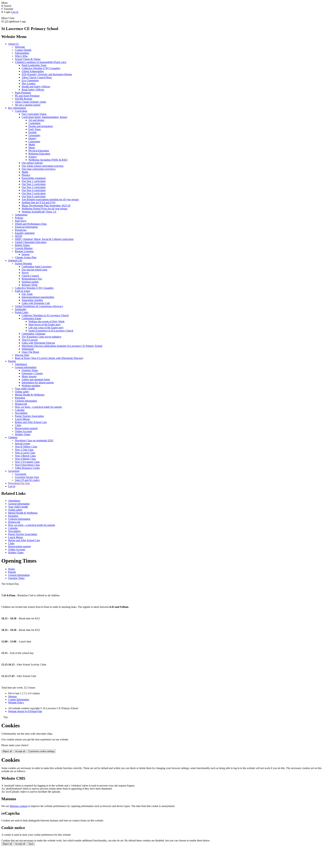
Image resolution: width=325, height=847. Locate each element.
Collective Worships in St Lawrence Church (45, 315)
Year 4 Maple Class (25, 458)
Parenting (20, 397)
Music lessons (29, 376)
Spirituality (21, 309)
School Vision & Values (27, 59)
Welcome (20, 46)
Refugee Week (29, 284)
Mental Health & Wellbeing (29, 394)
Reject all (7, 751)
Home (11, 568)
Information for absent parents (38, 382)
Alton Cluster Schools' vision (30, 101)
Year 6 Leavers (30, 339)
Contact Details (23, 49)
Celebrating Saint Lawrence (36, 266)
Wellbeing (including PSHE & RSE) (48, 159)
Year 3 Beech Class (25, 455)
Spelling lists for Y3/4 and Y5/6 (38, 202)
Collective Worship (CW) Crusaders (41, 68)
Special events (22, 443)
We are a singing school (27, 104)
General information (25, 367)
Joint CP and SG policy (27, 480)
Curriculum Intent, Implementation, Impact (44, 117)
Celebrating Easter (31, 318)
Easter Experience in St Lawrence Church (50, 330)
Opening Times (30, 370)
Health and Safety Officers (36, 86)
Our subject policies (32, 162)
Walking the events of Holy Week (46, 321)
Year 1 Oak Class (24, 449)
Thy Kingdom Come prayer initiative (41, 336)
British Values (22, 245)
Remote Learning (24, 251)
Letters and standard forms (36, 379)
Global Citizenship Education (30, 242)
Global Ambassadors (33, 71)
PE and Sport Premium (27, 95)
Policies (19, 217)
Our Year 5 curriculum (34, 193)
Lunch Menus (22, 419)
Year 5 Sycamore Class (27, 461)
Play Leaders (29, 83)
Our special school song (34, 269)
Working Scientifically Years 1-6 (39, 211)
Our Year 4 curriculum (34, 190)
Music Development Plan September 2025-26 (46, 205)
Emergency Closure (32, 373)
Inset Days (20, 220)
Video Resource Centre (27, 467)
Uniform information (26, 400)
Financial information (26, 226)
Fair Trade (27, 294)
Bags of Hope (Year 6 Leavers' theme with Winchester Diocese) (49, 358)
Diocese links (22, 355)
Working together (31, 385)
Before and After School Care (31, 422)
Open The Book (30, 352)
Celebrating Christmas (33, 333)
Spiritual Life (15, 260)
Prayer (25, 272)
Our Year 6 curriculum (34, 196)
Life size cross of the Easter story (46, 327)
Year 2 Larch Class (25, 452)
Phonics (26, 175)
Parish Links (21, 312)
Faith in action (22, 291)
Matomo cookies (19, 806)
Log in (14, 12)
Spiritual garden (30, 281)
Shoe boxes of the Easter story (44, 324)
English (32, 132)
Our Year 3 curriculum (34, 187)
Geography (34, 135)
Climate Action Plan (25, 257)
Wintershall (28, 348)
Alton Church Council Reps (37, 77)
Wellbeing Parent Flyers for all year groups (44, 208)
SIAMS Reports (23, 98)
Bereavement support (26, 428)
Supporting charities (32, 300)
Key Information (17, 107)
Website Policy (16, 702)
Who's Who (21, 56)
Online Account (23, 431)
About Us (13, 43)
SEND (18, 236)
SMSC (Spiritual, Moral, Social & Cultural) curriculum (44, 239)
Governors (13, 471)
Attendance (21, 364)
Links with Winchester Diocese (38, 342)
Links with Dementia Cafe (36, 303)
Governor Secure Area (27, 477)
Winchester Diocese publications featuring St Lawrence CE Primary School (62, 345)
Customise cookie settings (41, 751)
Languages (34, 141)
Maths (31, 144)
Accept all (20, 751)
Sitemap (12, 696)
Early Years (34, 129)
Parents (12, 361)
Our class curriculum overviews (39, 168)
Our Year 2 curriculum (34, 184)
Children (12, 437)
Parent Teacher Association (29, 416)
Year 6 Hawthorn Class (27, 464)
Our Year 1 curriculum (34, 181)
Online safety (22, 391)
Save (31, 844)
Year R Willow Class (26, 446)
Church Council (30, 275)
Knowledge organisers (34, 178)
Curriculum (21, 110)
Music (31, 147)
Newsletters (21, 413)
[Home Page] (2, 21)
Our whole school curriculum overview (43, 165)
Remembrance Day (32, 278)
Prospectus (20, 229)
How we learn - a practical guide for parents (38, 406)
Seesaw (26, 254)
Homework (21, 403)
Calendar (20, 409)
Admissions (21, 214)
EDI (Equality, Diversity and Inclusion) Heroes (47, 74)
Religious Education (39, 153)
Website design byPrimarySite (25, 711)
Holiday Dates (22, 434)
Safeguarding (22, 53)
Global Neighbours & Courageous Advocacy (39, 306)
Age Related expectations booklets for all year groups (50, 199)
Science (32, 156)
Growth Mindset (23, 248)
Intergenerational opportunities (38, 297)
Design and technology (40, 126)
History (32, 138)
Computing (34, 123)
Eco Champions (30, 80)
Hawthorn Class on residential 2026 (34, 440)
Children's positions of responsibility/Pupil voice (40, 62)
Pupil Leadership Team (34, 65)
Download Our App (19, 483)
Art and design (36, 120)
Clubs (18, 425)
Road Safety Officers (33, 89)
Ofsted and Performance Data (31, 223)
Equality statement (25, 233)
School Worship (23, 263)
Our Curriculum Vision (34, 114)
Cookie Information (18, 699)
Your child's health (25, 388)
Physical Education (38, 150)
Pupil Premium (23, 92)
